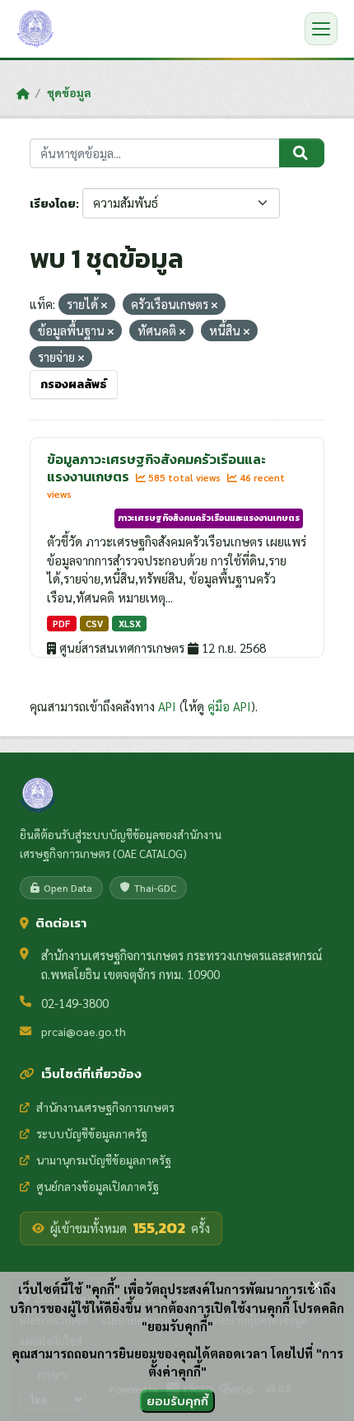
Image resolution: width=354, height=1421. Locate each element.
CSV (94, 623)
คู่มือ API (229, 706)
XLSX (130, 623)
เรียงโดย (53, 204)
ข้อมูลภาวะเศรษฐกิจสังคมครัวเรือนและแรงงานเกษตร (156, 467)
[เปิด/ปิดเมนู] (321, 28)
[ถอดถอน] (104, 305)
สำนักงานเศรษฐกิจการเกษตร (105, 1107)
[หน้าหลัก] (22, 93)
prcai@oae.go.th (83, 1031)
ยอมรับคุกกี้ (177, 1400)
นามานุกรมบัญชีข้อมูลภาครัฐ (103, 1159)
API (167, 706)
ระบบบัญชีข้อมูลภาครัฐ (91, 1133)
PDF (61, 623)
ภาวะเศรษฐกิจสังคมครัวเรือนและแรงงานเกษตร (209, 517)
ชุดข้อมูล (69, 92)
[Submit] (301, 153)
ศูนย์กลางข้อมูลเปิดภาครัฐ (97, 1186)
